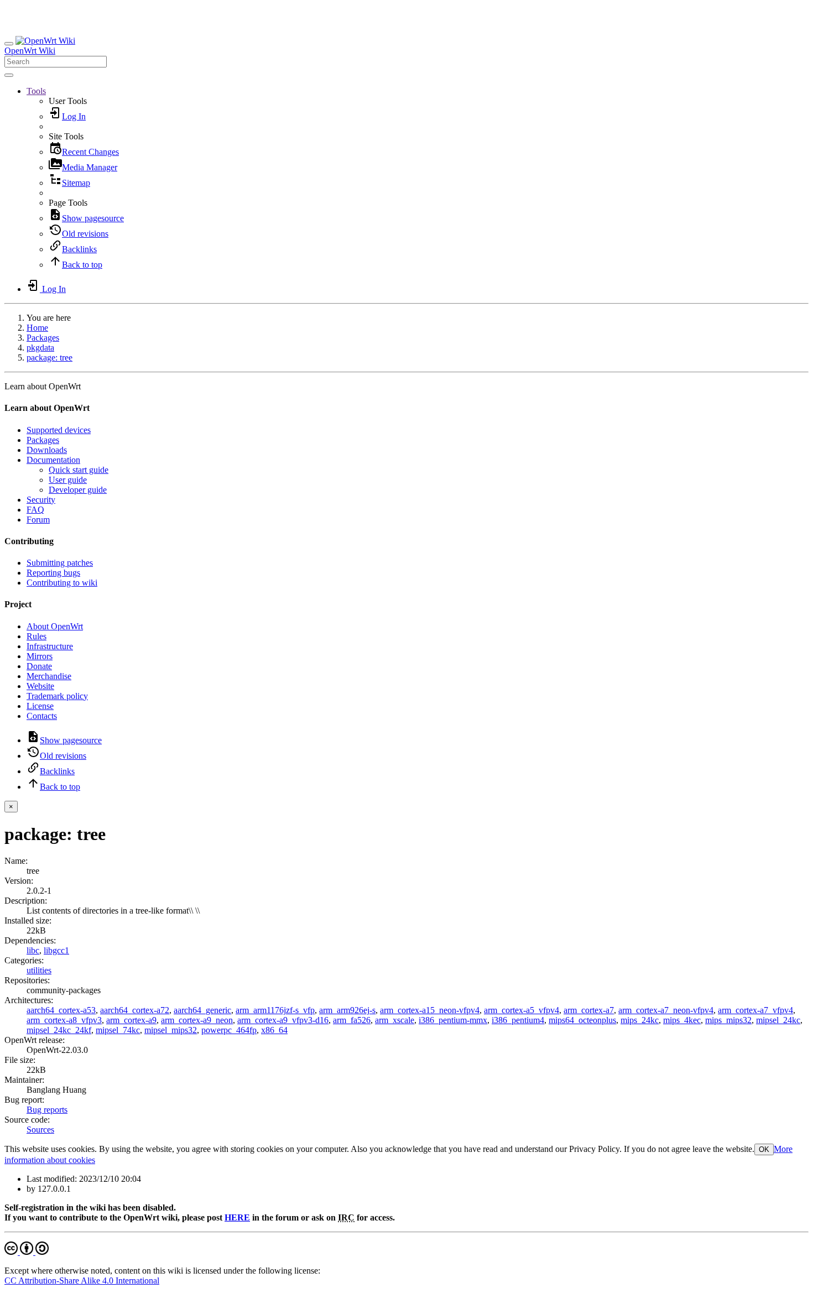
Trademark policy (57, 696)
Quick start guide (78, 469)
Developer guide (78, 489)
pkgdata (40, 347)
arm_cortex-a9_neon (197, 1020)
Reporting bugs (53, 572)
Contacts (42, 716)
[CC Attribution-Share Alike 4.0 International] (26, 1251)
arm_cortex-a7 (589, 1010)
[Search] (8, 75)
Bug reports (47, 1109)
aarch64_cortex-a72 (134, 1010)
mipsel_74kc (118, 1030)
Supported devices (59, 430)
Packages (43, 337)
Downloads (47, 450)
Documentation (53, 460)
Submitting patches (60, 562)
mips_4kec (682, 1020)
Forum (38, 519)
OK (764, 1149)
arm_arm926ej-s (347, 1010)
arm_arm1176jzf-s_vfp (275, 1010)
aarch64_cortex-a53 (61, 1010)
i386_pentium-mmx (453, 1020)
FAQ (35, 509)
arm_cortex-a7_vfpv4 (755, 1010)
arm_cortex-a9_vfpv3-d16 (283, 1020)
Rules (36, 636)
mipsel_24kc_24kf (59, 1030)
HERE (237, 1217)
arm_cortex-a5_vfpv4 (521, 1010)
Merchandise (49, 676)
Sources (40, 1129)
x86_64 (274, 1030)
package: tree (49, 357)
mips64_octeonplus (582, 1020)
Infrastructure (50, 646)
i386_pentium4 (518, 1020)
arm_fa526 (352, 1020)
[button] (36, 91)
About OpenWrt (55, 626)
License (40, 706)
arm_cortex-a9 (131, 1020)
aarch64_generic (202, 1010)
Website (40, 686)
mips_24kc (640, 1020)
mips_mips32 (728, 1020)
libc (33, 950)
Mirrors (40, 656)
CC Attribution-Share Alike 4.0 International (81, 1280)
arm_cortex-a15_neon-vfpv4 (430, 1010)
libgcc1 (56, 950)
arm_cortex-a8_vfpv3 (64, 1020)
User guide (68, 479)
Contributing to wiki (62, 582)
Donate (39, 666)
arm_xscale (394, 1020)
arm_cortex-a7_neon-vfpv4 (665, 1010)
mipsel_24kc (778, 1020)
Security (41, 499)
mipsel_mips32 (170, 1030)
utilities (39, 970)
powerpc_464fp (229, 1030)
